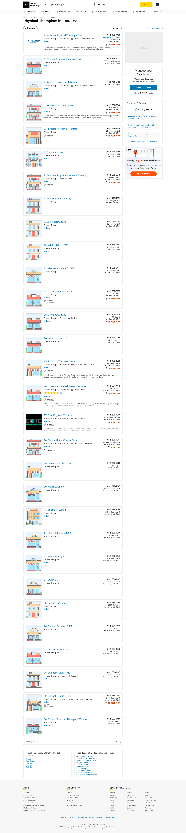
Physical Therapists (51, 39)
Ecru (38, 17)
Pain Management (83, 769)
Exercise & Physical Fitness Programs (85, 365)
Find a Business (73, 795)
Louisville (130, 808)
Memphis (130, 810)
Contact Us (27, 795)
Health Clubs (65, 365)
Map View (32, 28)
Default (116, 28)
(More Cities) (126, 788)
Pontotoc (29, 759)
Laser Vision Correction (87, 699)
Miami (147, 793)
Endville (29, 767)
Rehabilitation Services (88, 39)
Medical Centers (66, 179)
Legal (121, 818)
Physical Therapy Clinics (69, 39)
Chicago (113, 805)
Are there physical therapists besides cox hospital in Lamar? (142, 117)
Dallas (112, 808)
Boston (112, 800)
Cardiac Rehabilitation (85, 773)
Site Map (70, 800)
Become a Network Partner (33, 805)
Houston (130, 795)
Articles (69, 793)
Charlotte (113, 803)
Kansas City (131, 800)
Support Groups (82, 765)
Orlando (147, 803)
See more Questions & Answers (144, 141)
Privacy (63, 818)
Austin (112, 795)
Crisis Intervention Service (86, 775)
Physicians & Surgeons (69, 676)
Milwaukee (149, 795)
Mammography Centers (85, 767)
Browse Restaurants (74, 805)
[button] (157, 4)
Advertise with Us (30, 798)
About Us (26, 793)
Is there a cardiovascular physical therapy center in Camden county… (141, 126)
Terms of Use (111, 818)
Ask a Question (145, 110)
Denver (112, 810)
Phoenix (148, 808)
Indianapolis (131, 798)
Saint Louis (149, 810)
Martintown (30, 765)
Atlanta (112, 793)
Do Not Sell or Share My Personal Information (86, 818)
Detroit (129, 793)
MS (32, 17)
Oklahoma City (150, 800)
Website (47, 41)
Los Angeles (131, 805)
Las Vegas (131, 803)
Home (25, 17)
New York (148, 798)
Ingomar (29, 763)
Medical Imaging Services (86, 760)
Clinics (82, 390)
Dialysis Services (83, 762)
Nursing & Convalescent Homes (92, 86)
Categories (71, 803)
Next (120, 741)
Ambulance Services (84, 771)
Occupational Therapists (85, 756)
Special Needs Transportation (87, 758)
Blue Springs (31, 761)
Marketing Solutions (30, 808)
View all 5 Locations (112, 38)
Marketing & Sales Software (34, 810)
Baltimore (113, 798)
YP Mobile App (72, 798)
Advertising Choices (31, 803)
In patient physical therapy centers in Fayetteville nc (142, 135)
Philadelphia (149, 805)
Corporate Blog (29, 800)
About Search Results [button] (155, 28)
